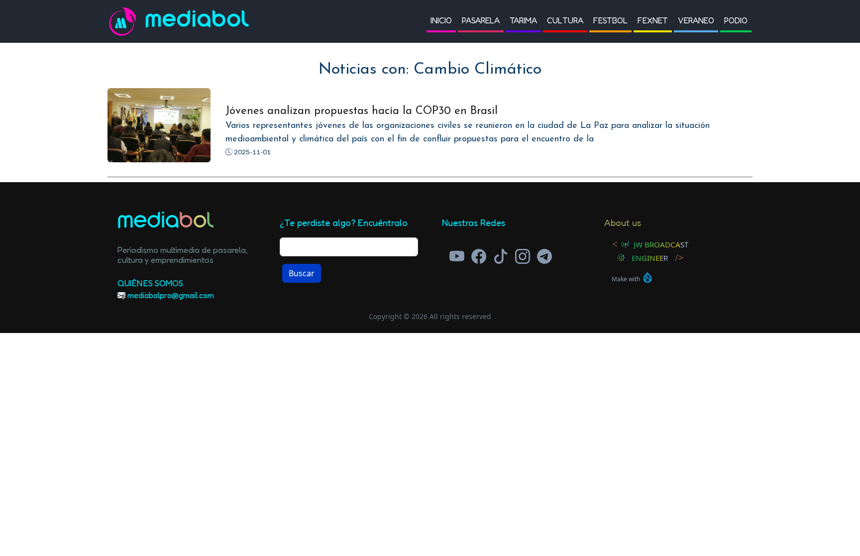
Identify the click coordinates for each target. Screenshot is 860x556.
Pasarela (481, 20)
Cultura (565, 20)
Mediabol (197, 21)
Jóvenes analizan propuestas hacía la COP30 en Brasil (361, 111)
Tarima (523, 20)
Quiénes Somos (150, 283)
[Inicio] (126, 21)
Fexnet (653, 20)
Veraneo (696, 20)
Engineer (650, 258)
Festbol (610, 20)
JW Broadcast (661, 244)
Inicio (441, 20)
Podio (736, 20)
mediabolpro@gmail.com (170, 295)
